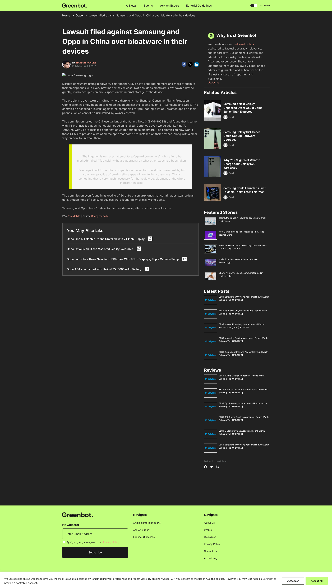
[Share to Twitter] (190, 64)
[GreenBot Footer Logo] (77, 514)
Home (66, 15)
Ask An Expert (169, 5)
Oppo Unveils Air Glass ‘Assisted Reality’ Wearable (100, 249)
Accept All (317, 580)
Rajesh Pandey (86, 62)
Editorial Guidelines (199, 5)
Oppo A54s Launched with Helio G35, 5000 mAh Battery (104, 269)
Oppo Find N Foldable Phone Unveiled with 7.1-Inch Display (106, 239)
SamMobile (73, 216)
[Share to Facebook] (184, 64)
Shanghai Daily (99, 216)
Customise (293, 580)
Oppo (79, 15)
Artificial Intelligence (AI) (147, 522)
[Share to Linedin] (196, 64)
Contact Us (210, 551)
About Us (209, 522)
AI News (131, 5)
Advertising (210, 558)
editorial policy (244, 44)
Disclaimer (210, 536)
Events (148, 5)
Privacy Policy (111, 542)
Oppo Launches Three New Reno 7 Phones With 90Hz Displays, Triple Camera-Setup (123, 259)
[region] (166, 580)
